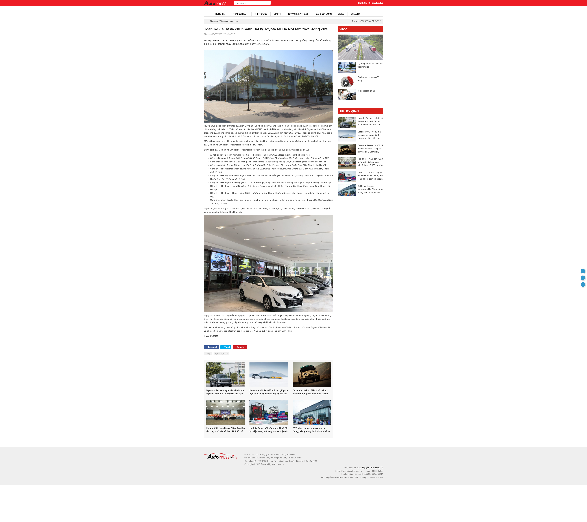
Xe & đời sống (324, 14)
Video (341, 14)
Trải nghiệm (240, 14)
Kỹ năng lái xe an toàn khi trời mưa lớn (370, 65)
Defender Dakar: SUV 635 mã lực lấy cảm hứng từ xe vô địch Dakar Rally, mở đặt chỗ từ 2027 (310, 392)
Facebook (212, 347)
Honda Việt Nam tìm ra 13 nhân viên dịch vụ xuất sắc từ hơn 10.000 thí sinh (225, 430)
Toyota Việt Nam (221, 354)
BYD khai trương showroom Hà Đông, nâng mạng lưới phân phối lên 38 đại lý (312, 430)
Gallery (355, 14)
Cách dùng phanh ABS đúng (368, 79)
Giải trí (278, 14)
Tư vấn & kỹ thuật (298, 14)
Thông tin (220, 14)
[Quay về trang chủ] (582, 271)
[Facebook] (582, 277)
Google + (241, 347)
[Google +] (582, 284)
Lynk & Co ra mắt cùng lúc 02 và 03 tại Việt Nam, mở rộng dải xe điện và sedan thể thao (268, 430)
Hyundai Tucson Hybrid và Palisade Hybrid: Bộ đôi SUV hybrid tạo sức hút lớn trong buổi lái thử (225, 392)
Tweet (227, 347)
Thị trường (261, 14)
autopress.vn (278, 464)
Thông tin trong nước (229, 21)
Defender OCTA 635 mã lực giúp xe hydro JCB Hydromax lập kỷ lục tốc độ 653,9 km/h (268, 392)
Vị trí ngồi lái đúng (366, 91)
